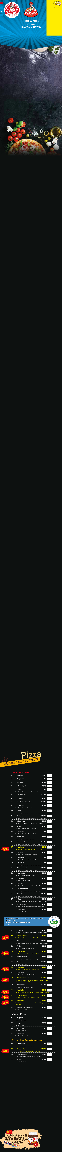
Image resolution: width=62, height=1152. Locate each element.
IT (1, 7)
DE (2, 11)
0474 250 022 (33, 26)
